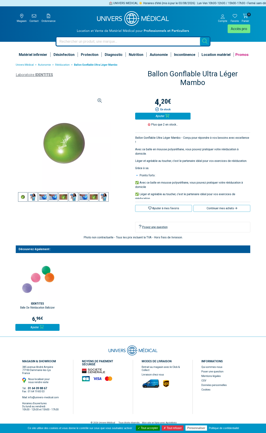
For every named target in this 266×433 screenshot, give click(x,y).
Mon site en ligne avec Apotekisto (159, 422)
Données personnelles (214, 385)
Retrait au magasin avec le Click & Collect (161, 369)
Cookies (205, 389)
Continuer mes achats (221, 208)
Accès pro (239, 29)
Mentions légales (211, 376)
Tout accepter (149, 428)
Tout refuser (174, 428)
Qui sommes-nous (211, 367)
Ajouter (35, 327)
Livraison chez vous (153, 374)
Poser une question (212, 371)
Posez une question (155, 227)
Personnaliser (196, 428)
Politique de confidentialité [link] (224, 428)
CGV (203, 380)
